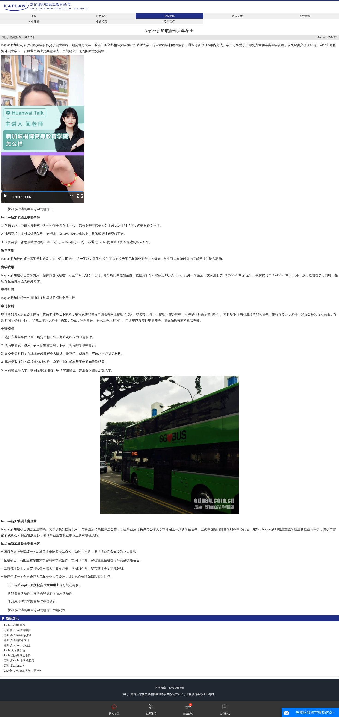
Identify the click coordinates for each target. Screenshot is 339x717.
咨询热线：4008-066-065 (169, 687)
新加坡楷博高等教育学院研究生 (30, 209)
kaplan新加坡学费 (14, 625)
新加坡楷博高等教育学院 (50, 5)
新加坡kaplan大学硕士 (17, 645)
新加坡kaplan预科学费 (17, 630)
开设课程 (305, 16)
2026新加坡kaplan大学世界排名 (23, 670)
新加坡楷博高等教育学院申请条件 (32, 601)
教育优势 (237, 16)
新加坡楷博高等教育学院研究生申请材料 (37, 610)
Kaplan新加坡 (10, 45)
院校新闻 (15, 37)
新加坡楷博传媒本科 (16, 640)
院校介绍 (101, 16)
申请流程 (101, 21)
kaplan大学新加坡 (14, 650)
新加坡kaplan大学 (14, 665)
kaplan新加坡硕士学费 (17, 655)
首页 (34, 16)
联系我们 (169, 21)
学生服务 (33, 21)
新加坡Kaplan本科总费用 (19, 660)
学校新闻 (169, 16)
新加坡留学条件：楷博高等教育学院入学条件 (40, 593)
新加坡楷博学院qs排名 (18, 635)
